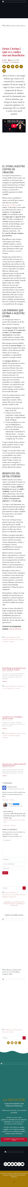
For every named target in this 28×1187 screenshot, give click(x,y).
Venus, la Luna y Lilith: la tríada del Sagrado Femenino (14, 765)
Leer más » (4, 681)
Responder (5, 800)
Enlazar (12, 800)
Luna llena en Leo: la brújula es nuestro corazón (12, 718)
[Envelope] (22, 1164)
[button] (14, 15)
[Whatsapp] (19, 1164)
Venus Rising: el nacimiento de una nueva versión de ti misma (14, 669)
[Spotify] (15, 1042)
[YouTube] (12, 1042)
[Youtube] (9, 1164)
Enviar (5, 873)
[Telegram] (19, 1042)
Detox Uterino (15, 628)
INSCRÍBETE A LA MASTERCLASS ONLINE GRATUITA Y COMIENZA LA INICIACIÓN (14, 903)
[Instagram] (8, 1042)
